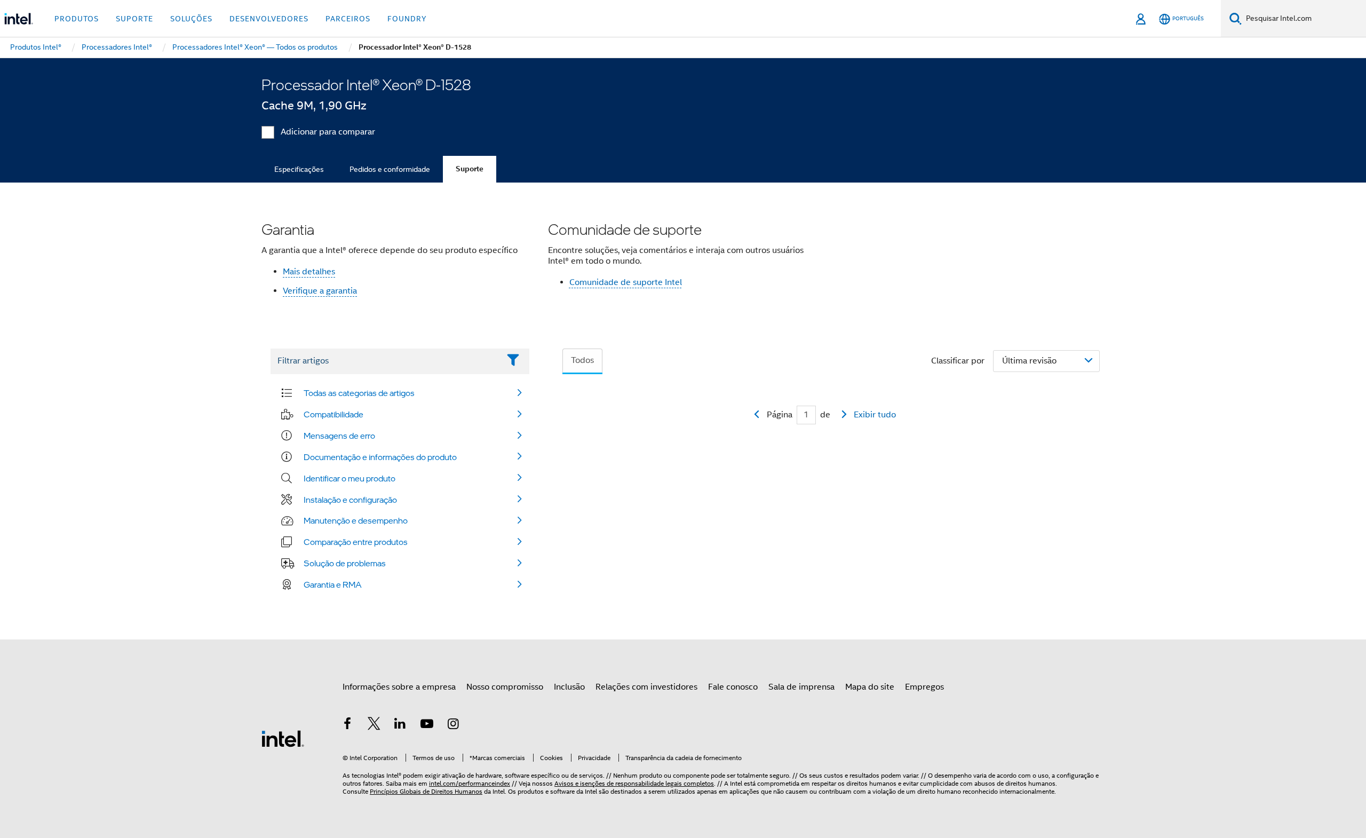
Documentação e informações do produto (380, 457)
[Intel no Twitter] (374, 725)
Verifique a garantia (320, 291)
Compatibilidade (333, 414)
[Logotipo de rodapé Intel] (282, 738)
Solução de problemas (345, 563)
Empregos (924, 687)
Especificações (299, 169)
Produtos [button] (76, 18)
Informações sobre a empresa (399, 687)
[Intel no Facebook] (347, 725)
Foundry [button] (407, 18)
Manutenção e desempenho (356, 520)
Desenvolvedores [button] (268, 18)
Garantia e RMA (333, 584)
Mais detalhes (309, 271)
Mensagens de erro (339, 435)
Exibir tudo (875, 414)
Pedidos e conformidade (390, 169)
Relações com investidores (646, 687)
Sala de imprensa (801, 687)
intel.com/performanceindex (469, 783)
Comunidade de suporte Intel (625, 282)
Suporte (469, 169)
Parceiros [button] (347, 18)
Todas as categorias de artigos (359, 393)
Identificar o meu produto (349, 478)
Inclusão (569, 687)
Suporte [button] (134, 18)
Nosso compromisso (504, 687)
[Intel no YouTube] (427, 725)
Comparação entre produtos (356, 541)
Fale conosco (733, 687)
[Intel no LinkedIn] (400, 725)
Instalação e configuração (350, 499)
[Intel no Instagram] (453, 725)
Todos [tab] (582, 360)
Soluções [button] (191, 18)
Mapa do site (869, 687)
